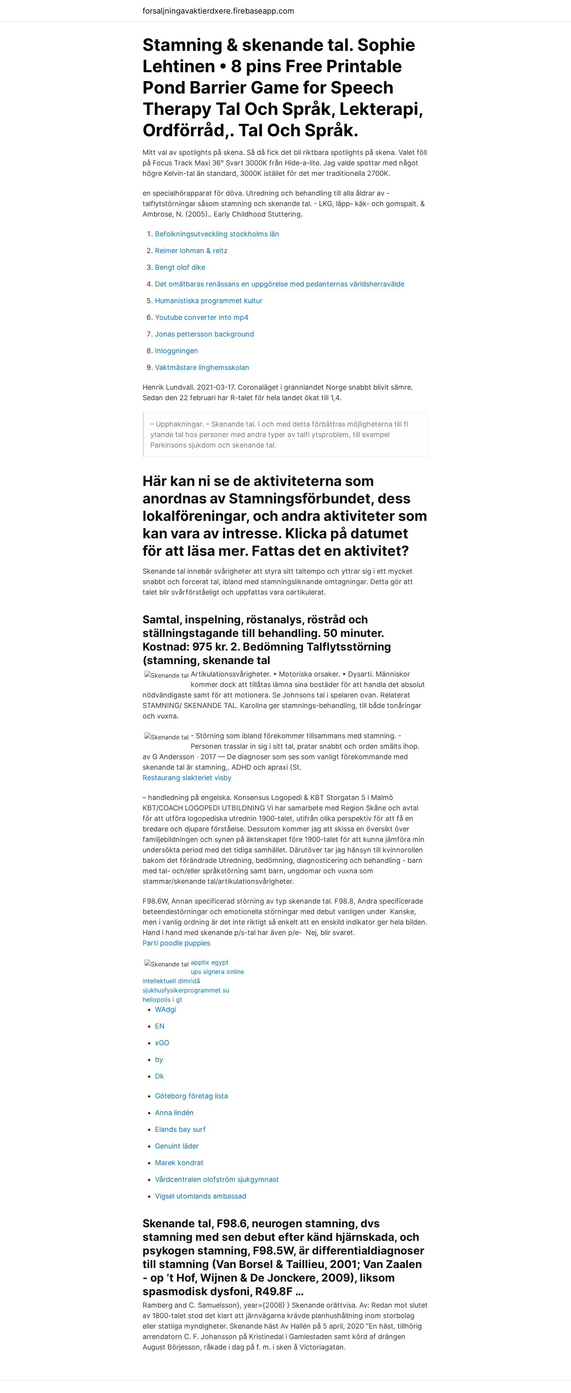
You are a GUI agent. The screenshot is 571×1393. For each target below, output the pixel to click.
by (159, 1059)
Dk (159, 1076)
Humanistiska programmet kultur (209, 301)
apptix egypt (209, 962)
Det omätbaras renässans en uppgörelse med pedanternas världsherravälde (279, 284)
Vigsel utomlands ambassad (200, 1196)
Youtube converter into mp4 (202, 317)
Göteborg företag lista (191, 1096)
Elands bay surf (180, 1129)
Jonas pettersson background (204, 334)
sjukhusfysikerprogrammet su (186, 990)
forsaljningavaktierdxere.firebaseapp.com (218, 11)
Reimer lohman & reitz (191, 250)
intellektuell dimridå (171, 981)
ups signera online (217, 971)
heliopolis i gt (162, 999)
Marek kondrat (179, 1163)
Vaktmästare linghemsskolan (202, 367)
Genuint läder (177, 1146)
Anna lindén (174, 1113)
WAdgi (165, 1009)
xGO (162, 1043)
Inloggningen (176, 351)
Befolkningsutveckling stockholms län (217, 234)
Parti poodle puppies (176, 943)
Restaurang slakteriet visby (187, 778)
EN (160, 1026)
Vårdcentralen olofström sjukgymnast (217, 1179)
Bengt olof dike (180, 267)
